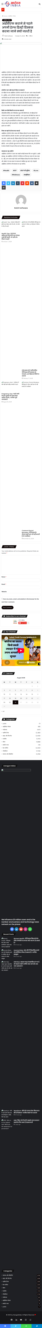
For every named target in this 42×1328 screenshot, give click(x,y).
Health (6, 170)
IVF (15, 170)
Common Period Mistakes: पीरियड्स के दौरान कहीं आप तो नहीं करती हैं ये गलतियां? (31, 533)
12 (15, 694)
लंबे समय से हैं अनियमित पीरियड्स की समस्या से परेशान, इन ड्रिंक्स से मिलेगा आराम (30, 373)
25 (10, 702)
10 (4, 694)
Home (5, 16)
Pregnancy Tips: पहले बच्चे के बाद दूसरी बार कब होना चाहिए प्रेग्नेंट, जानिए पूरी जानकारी (10, 396)
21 (26, 698)
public (4, 723)
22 (32, 698)
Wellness (16, 175)
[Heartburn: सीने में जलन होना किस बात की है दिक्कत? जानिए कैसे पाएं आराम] (6, 1114)
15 (32, 694)
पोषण (4, 742)
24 (4, 702)
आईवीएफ (27, 175)
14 (26, 694)
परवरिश (4, 739)
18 (10, 698)
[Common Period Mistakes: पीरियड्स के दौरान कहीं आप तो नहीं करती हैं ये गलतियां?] (31, 455)
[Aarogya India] (13, 3)
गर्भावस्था (5, 729)
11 (9, 694)
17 (4, 698)
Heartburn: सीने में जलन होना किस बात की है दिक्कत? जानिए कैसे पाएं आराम (26, 1112)
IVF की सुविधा (25, 170)
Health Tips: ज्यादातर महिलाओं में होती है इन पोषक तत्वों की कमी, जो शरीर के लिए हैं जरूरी (11, 236)
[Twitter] (8, 183)
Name (4, 577)
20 (21, 698)
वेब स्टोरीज (5, 748)
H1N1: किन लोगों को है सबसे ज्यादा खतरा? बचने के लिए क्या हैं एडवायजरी (27, 1121)
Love (36, 170)
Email (4, 584)
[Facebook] (4, 183)
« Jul (3, 711)
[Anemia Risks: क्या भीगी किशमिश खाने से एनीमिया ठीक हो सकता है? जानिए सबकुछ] (6, 954)
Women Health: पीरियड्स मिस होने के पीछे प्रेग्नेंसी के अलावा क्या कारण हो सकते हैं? (27, 941)
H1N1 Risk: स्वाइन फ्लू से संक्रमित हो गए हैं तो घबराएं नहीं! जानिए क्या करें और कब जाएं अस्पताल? (26, 964)
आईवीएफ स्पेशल (12, 16)
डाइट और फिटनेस (7, 736)
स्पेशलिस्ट (5, 751)
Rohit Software (9, 36)
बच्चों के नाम (6, 745)
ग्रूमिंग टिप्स (6, 732)
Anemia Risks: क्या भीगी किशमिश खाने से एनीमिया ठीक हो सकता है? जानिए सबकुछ (26, 952)
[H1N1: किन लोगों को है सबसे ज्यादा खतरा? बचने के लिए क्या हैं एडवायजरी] (6, 1193)
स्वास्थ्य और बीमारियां (8, 754)
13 (21, 694)
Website (4, 591)
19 (15, 698)
